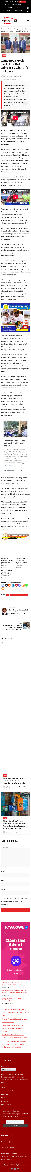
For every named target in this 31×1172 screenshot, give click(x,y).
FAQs (18, 7)
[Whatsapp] (26, 585)
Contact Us (10, 7)
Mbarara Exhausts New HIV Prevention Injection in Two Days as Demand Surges (22, 561)
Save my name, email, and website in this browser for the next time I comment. (14, 901)
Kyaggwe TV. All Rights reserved (15, 1165)
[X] (6, 585)
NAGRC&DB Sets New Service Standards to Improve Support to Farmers (13, 1028)
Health (4, 55)
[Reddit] (9, 585)
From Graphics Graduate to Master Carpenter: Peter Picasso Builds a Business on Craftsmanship (14, 1044)
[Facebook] (2, 585)
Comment (5, 847)
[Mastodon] (19, 585)
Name (3, 871)
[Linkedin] (13, 585)
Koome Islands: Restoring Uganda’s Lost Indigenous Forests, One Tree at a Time (15, 1012)
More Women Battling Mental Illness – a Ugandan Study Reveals (14, 780)
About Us (6, 4)
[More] (2, 588)
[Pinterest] (16, 585)
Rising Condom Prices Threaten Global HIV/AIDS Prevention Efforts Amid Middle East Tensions (15, 825)
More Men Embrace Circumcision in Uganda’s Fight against (7, 572)
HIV (8, 595)
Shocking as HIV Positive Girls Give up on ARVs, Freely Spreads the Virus (7, 561)
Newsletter (8, 10)
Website (4, 889)
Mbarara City (13, 595)
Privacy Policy (18, 10)
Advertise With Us (17, 4)
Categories (5, 1067)
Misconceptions (23, 595)
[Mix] (23, 585)
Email (3, 880)
